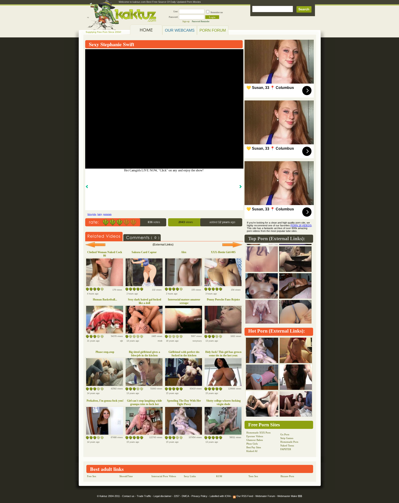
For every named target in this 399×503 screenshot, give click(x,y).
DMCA (185, 496)
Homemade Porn (289, 441)
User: (175, 11)
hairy (99, 214)
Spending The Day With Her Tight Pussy (184, 402)
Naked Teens (287, 445)
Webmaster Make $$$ (289, 496)
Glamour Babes (254, 440)
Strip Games (286, 438)
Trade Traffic (144, 496)
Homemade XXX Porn (258, 432)
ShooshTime (126, 476)
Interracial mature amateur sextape (184, 301)
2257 (176, 496)
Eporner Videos (254, 436)
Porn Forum (213, 30)
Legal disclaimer (163, 496)
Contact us (128, 496)
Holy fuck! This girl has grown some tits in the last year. (223, 353)
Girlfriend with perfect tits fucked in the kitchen (184, 353)
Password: (173, 17)
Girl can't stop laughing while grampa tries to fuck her (144, 402)
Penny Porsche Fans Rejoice (223, 299)
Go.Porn (284, 434)
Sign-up (186, 21)
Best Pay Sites (253, 447)
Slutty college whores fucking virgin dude (223, 402)
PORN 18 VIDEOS (300, 225)
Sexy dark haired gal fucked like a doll (144, 301)
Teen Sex (253, 476)
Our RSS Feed (244, 496)
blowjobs (92, 214)
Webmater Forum (265, 496)
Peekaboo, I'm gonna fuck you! (105, 400)
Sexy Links (190, 476)
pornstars (107, 214)
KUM (219, 476)
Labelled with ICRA (220, 496)
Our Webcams (179, 30)
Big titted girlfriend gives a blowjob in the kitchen (144, 353)
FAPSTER (285, 449)
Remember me (217, 12)
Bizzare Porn (287, 476)
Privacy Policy (199, 496)
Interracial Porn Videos (163, 476)
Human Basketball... (105, 299)
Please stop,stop (105, 352)
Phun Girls (252, 443)
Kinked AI (251, 451)
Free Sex (91, 476)
